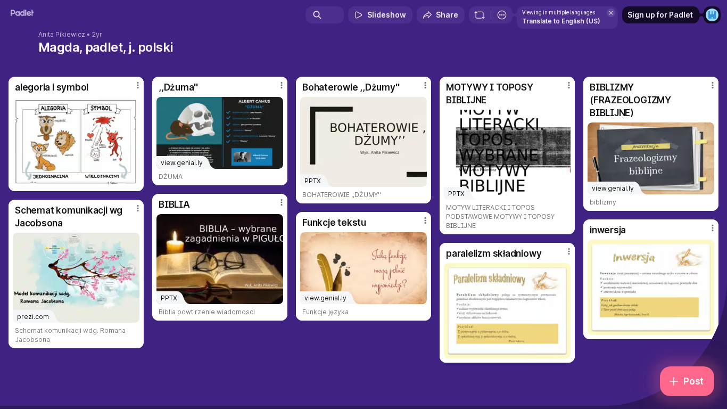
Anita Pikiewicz (61, 34)
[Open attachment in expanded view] (76, 142)
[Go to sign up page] (712, 14)
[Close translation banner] (611, 13)
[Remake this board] (479, 14)
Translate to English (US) (561, 21)
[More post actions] (138, 85)
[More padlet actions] (502, 14)
